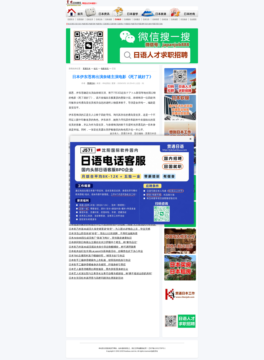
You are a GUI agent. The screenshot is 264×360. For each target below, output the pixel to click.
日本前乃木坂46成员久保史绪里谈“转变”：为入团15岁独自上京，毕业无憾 (109, 229)
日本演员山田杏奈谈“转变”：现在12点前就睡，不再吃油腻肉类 (103, 233)
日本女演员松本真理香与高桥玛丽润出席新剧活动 (96, 278)
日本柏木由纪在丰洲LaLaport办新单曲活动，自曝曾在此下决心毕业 (106, 251)
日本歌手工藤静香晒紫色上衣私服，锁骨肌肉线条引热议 (100, 260)
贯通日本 (86, 68)
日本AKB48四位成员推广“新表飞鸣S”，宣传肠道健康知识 (100, 238)
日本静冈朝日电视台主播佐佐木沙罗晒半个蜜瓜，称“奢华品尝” (103, 242)
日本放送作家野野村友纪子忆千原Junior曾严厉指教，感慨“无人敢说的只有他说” (112, 224)
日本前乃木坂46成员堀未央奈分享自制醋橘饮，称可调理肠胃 (102, 246)
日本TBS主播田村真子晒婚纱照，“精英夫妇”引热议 (97, 255)
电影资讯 (105, 68)
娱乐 (96, 68)
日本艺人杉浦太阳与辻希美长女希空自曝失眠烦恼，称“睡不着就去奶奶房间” (110, 273)
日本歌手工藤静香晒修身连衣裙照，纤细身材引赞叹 (97, 264)
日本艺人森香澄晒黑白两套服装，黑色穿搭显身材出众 (98, 269)
